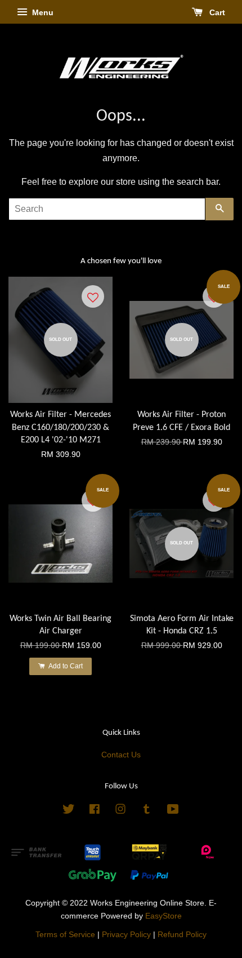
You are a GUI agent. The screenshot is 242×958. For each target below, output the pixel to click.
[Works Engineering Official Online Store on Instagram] (120, 811)
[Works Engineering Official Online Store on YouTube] (173, 811)
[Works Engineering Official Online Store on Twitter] (68, 811)
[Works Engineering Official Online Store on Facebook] (94, 811)
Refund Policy (182, 934)
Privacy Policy (126, 934)
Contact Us (121, 755)
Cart (216, 12)
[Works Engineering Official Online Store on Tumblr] (146, 811)
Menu (41, 12)
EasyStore (163, 916)
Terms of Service (65, 934)
